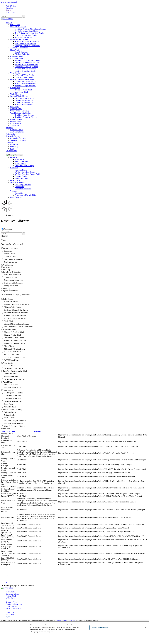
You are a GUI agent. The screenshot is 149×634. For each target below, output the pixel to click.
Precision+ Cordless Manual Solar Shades (30, 29)
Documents (7, 229)
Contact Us (14, 144)
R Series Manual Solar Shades (26, 35)
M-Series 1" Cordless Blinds (25, 69)
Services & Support (13, 136)
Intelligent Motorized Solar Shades (27, 46)
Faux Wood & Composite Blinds (22, 79)
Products (9, 23)
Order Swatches (11, 151)
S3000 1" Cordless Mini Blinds (26, 65)
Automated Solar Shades (19, 48)
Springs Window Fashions (65, 621)
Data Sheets (7, 267)
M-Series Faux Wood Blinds (25, 84)
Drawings (6, 270)
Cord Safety (19, 187)
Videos (5, 231)
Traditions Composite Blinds (25, 86)
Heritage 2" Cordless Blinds (25, 71)
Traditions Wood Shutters (24, 115)
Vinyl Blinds (15, 73)
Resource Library (16, 130)
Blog (12, 149)
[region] (74, 627)
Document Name (9, 431)
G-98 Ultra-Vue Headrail (24, 102)
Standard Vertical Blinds (19, 96)
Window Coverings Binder (25, 172)
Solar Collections (21, 52)
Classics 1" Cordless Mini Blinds (27, 62)
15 (6, 580)
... (6, 569)
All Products (14, 126)
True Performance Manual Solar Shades (29, 33)
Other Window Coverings (19, 111)
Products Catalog (21, 176)
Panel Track (14, 107)
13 (6, 575)
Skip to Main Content (9, 2)
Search (8, 10)
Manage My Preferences (100, 627)
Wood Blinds (15, 88)
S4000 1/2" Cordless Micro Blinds (27, 60)
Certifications (8, 265)
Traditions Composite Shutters (26, 117)
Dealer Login (10, 12)
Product (37, 431)
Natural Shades (15, 123)
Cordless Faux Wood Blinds (25, 81)
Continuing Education (18, 138)
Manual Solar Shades (18, 27)
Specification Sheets (10, 291)
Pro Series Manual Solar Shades (26, 31)
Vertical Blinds (15, 94)
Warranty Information (18, 140)
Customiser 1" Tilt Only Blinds (26, 67)
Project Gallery (11, 6)
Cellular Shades (16, 119)
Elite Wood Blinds (21, 92)
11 (6, 571)
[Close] (145, 627)
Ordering (6, 288)
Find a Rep (14, 147)
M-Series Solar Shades (23, 37)
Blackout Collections (22, 54)
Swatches (9, 8)
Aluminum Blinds (16, 58)
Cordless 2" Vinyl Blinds (24, 77)
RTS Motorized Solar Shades (25, 44)
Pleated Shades (15, 121)
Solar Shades (15, 25)
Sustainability (10, 134)
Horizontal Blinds (16, 56)
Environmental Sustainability (25, 195)
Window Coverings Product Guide (27, 174)
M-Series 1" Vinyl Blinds (24, 75)
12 (6, 573)
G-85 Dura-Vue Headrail (24, 100)
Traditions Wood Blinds (23, 90)
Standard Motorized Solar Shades (27, 41)
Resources (9, 128)
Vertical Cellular (16, 109)
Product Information (10, 248)
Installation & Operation (12, 272)
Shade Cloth (14, 50)
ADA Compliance (17, 132)
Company (9, 142)
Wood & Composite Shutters (20, 113)
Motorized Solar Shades (19, 39)
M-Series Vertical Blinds (24, 105)
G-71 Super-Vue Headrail (24, 98)
